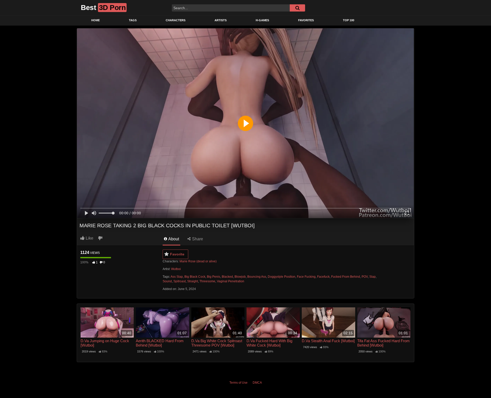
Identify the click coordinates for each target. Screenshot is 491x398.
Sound (167, 281)
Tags (133, 20)
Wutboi (176, 269)
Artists (221, 20)
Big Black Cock (194, 276)
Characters (175, 20)
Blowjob (240, 276)
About (173, 239)
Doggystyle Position (281, 276)
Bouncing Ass (256, 276)
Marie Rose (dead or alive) (198, 261)
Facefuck (323, 276)
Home (95, 20)
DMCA (257, 382)
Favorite (177, 254)
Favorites (306, 20)
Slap (372, 276)
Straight (192, 281)
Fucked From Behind (345, 276)
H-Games (262, 20)
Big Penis (213, 276)
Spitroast (179, 281)
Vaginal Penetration (230, 281)
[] (297, 8)
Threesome (207, 281)
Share (197, 239)
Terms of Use (238, 382)
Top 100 (348, 20)
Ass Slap (177, 276)
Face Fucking (306, 276)
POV (365, 276)
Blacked (227, 276)
